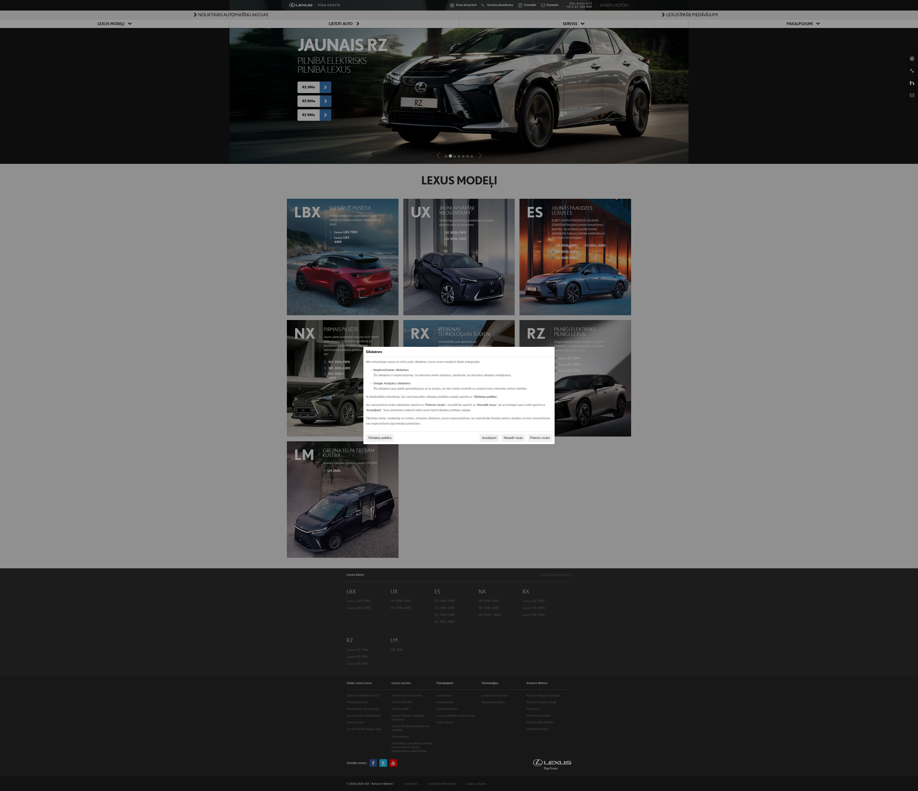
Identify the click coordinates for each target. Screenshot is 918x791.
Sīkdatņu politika (379, 438)
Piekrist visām (540, 438)
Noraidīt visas (513, 438)
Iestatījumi (489, 438)
